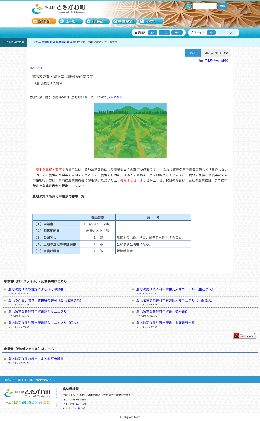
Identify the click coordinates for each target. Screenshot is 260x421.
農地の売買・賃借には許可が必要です (95, 42)
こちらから (79, 408)
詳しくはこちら (112, 97)
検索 (222, 6)
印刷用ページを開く (217, 60)
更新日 (193, 53)
